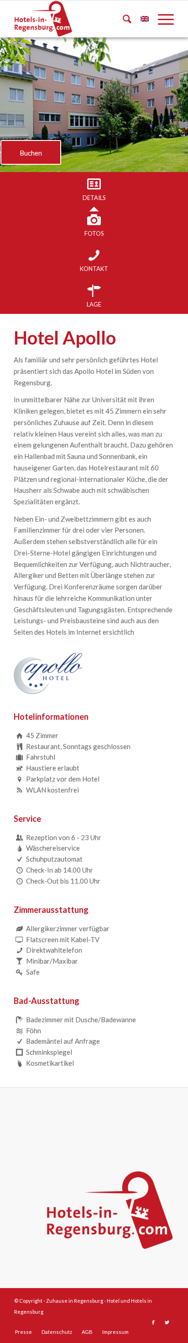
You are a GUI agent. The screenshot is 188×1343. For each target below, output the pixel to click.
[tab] (94, 190)
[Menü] (161, 18)
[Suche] (122, 18)
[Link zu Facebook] (153, 1322)
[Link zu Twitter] (167, 1322)
